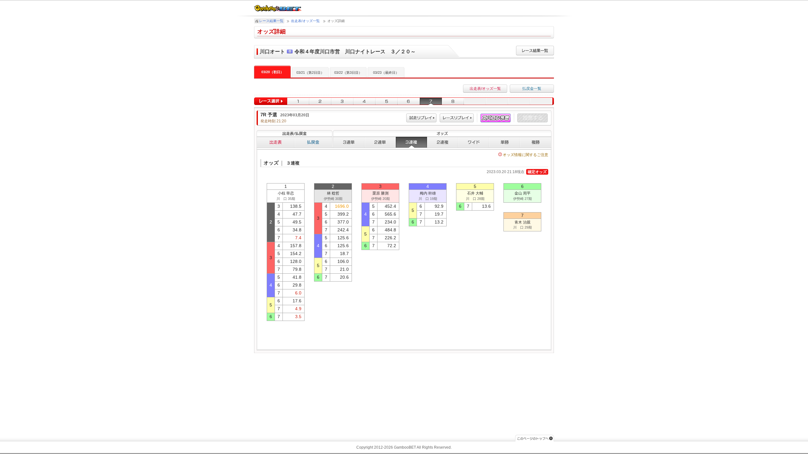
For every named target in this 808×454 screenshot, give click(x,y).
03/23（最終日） (386, 72)
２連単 (380, 142)
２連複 (442, 142)
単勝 (504, 142)
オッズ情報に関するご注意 (525, 155)
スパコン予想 (495, 118)
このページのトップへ (534, 438)
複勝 (535, 142)
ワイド (473, 142)
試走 (421, 118)
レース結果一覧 (271, 21)
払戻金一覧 (531, 88)
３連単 (349, 142)
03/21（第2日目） (310, 72)
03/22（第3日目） (348, 72)
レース (457, 118)
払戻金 (313, 142)
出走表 (275, 142)
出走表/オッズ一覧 (305, 21)
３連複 (411, 142)
